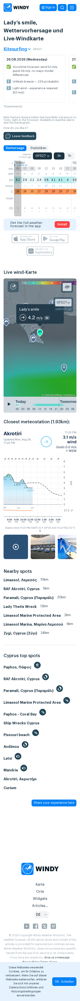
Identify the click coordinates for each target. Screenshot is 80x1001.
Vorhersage (15, 148)
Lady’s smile (29, 309)
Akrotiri (13, 433)
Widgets (40, 899)
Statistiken (38, 148)
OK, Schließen (64, 981)
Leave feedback (23, 136)
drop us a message (56, 957)
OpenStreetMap (53, 395)
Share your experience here (54, 802)
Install (62, 224)
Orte (40, 891)
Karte (40, 884)
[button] (59, 442)
